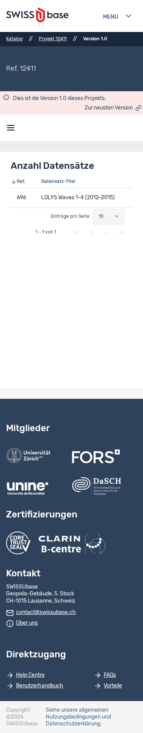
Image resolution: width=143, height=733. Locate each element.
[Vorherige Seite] (91, 232)
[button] (23, 182)
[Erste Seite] (76, 232)
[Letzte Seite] (121, 232)
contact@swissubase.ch (46, 612)
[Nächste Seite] (106, 232)
